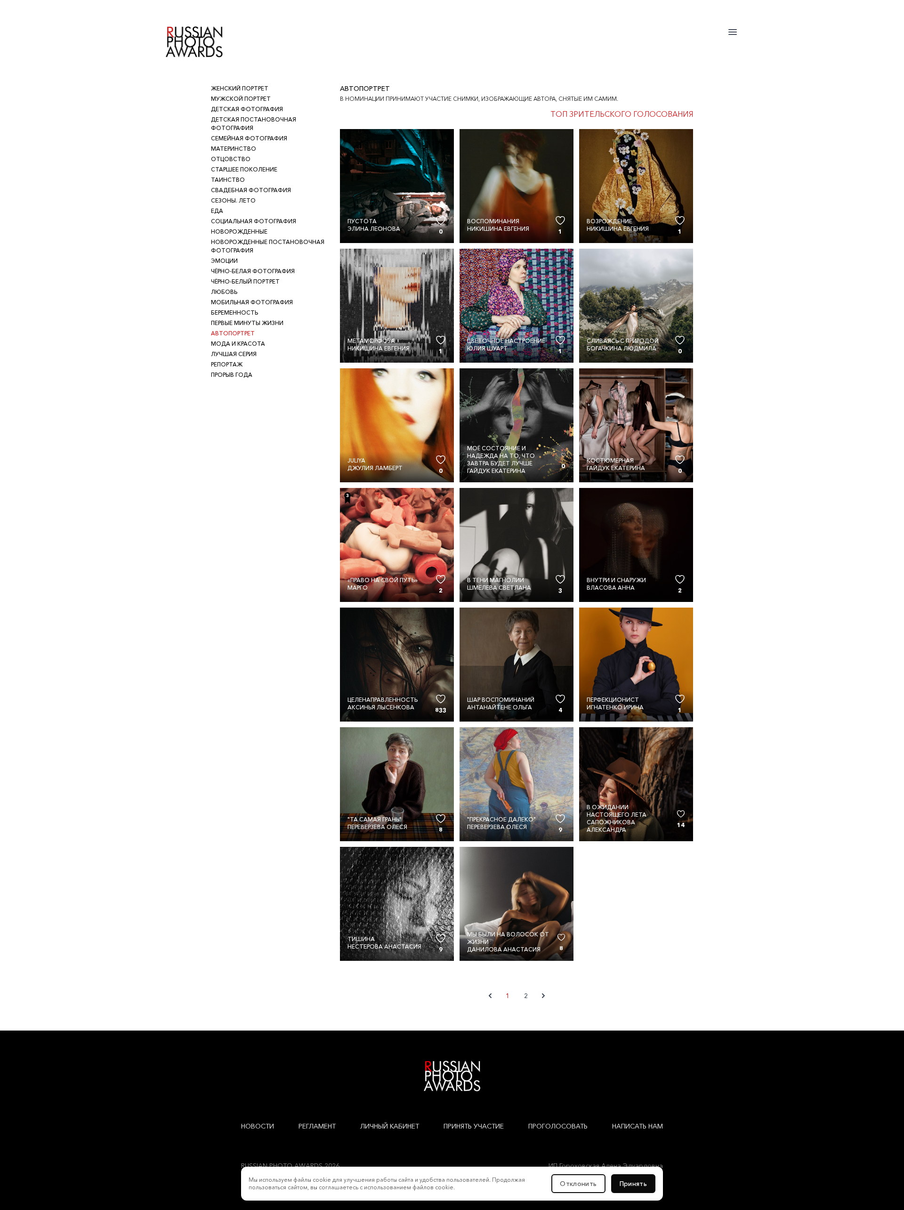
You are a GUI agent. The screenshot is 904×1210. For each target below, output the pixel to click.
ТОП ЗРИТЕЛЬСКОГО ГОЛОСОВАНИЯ (621, 114)
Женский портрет (239, 88)
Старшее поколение (244, 169)
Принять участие (474, 1126)
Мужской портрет (241, 98)
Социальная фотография (253, 221)
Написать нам (637, 1126)
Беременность (234, 312)
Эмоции (224, 260)
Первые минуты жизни (247, 322)
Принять (633, 1183)
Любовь (224, 291)
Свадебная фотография (251, 190)
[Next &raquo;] (543, 995)
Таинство (228, 179)
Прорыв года (231, 374)
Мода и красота (238, 343)
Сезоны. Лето (233, 200)
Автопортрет (233, 333)
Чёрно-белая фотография (253, 271)
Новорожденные (239, 231)
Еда (217, 210)
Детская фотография (247, 109)
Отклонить (578, 1183)
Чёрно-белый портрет (245, 281)
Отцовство (230, 158)
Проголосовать (558, 1126)
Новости (257, 1126)
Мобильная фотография (252, 302)
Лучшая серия (234, 353)
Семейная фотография (249, 138)
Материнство (233, 148)
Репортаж (226, 364)
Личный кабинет (389, 1126)
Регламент (317, 1126)
